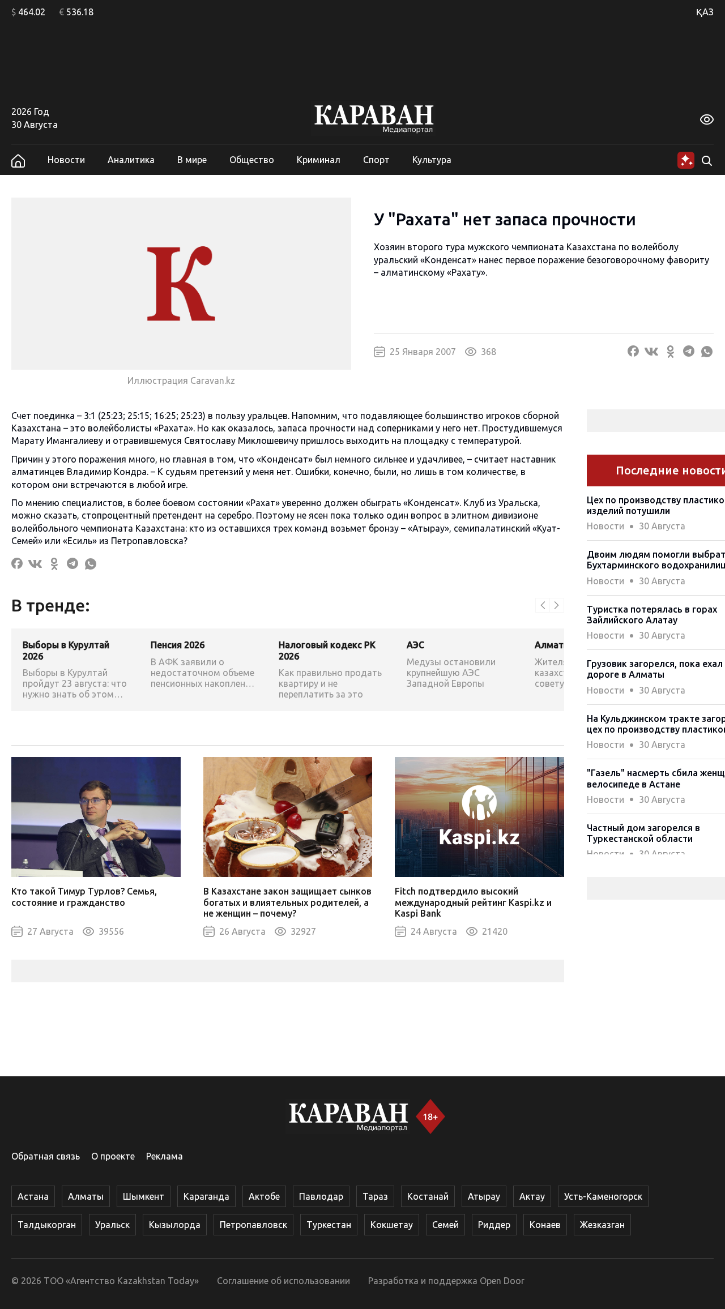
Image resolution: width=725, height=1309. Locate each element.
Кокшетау (391, 1225)
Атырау (484, 1196)
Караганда (206, 1196)
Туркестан (328, 1225)
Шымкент (143, 1196)
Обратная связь (45, 1156)
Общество (251, 160)
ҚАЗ (705, 12)
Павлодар (321, 1196)
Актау (532, 1196)
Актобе (264, 1196)
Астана (33, 1196)
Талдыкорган (47, 1225)
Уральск (112, 1225)
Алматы (86, 1196)
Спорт (376, 160)
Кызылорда (175, 1225)
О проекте (113, 1156)
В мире (192, 160)
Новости (66, 160)
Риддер (494, 1225)
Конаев (545, 1225)
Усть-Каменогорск (603, 1196)
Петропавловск (253, 1225)
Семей (445, 1225)
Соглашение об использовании (283, 1281)
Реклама (164, 1156)
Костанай (428, 1196)
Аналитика (131, 160)
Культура (431, 160)
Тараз (375, 1196)
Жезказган (602, 1225)
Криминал (318, 160)
